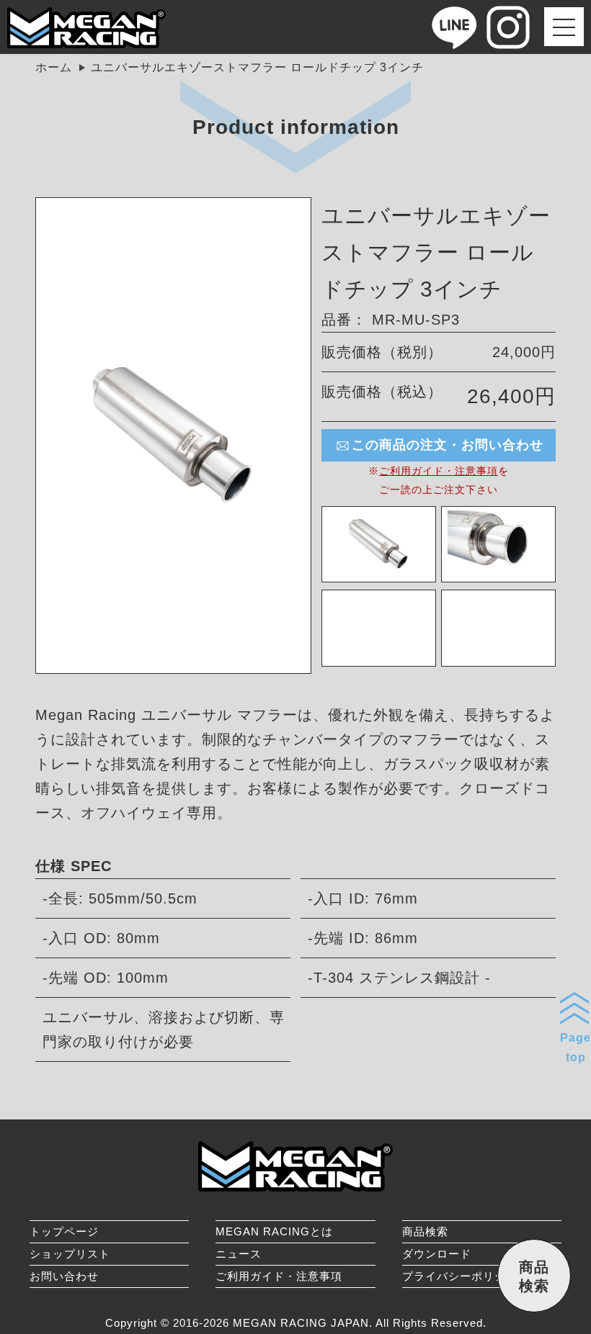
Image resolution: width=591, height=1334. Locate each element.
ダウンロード (436, 1254)
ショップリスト (70, 1254)
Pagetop (575, 1047)
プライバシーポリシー (459, 1276)
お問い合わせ (64, 1276)
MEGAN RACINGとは (274, 1231)
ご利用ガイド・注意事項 (438, 471)
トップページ (64, 1231)
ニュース (238, 1254)
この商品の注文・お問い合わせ (447, 445)
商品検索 (425, 1231)
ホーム (53, 67)
